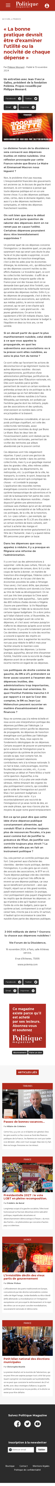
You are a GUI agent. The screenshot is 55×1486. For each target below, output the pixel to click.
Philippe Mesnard (15, 67)
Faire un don (35, 1052)
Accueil (6, 19)
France (17, 19)
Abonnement (19, 1052)
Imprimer (24, 107)
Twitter (28, 98)
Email (8, 107)
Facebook (11, 98)
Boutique (10, 1466)
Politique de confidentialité (27, 1470)
